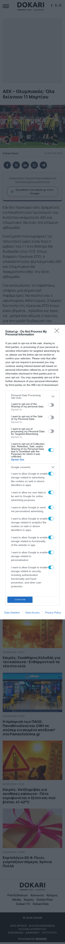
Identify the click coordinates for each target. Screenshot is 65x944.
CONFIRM (20, 600)
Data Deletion (12, 612)
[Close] (58, 331)
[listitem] (32, 396)
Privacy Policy (53, 612)
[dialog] (32, 472)
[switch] (51, 405)
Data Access (32, 612)
